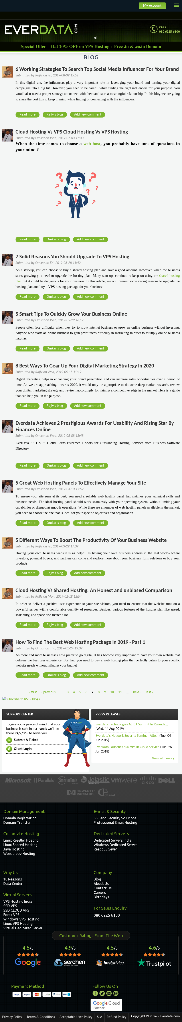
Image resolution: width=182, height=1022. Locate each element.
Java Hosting (13, 849)
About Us (101, 884)
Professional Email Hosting (115, 822)
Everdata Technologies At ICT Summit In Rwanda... (131, 724)
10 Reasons (12, 879)
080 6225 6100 (107, 915)
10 (112, 692)
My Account (152, 6)
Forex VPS (11, 915)
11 (120, 692)
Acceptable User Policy (75, 1017)
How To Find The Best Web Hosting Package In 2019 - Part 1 (80, 642)
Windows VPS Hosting (21, 919)
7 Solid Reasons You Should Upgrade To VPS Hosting (72, 257)
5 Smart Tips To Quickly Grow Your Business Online (71, 314)
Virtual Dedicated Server (22, 928)
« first (33, 692)
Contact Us (103, 888)
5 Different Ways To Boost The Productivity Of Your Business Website (91, 540)
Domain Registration (20, 818)
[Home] (41, 29)
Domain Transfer (17, 822)
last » (150, 692)
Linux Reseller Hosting (21, 840)
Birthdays (101, 897)
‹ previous (48, 692)
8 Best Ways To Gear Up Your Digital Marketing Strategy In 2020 (85, 366)
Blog (97, 879)
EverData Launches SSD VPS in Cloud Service (127, 747)
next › (137, 692)
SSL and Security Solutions (115, 818)
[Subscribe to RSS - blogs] (21, 699)
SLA (99, 1017)
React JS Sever (105, 849)
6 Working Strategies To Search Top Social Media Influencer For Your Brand (97, 69)
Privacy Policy (12, 1017)
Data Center (12, 884)
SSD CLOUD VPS (16, 910)
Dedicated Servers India (113, 840)
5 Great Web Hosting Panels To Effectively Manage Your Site (81, 483)
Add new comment (87, 114)
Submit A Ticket (26, 740)
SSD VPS (10, 906)
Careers (100, 892)
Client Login (23, 749)
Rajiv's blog (55, 114)
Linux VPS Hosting (18, 924)
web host (92, 143)
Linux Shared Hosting (20, 845)
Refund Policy (116, 1017)
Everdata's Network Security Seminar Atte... (126, 736)
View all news (162, 758)
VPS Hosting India (17, 901)
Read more (29, 115)
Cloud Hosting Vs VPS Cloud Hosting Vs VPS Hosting (72, 132)
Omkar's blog (56, 239)
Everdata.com (170, 1016)
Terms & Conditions (41, 1017)
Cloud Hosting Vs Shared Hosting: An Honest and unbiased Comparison (94, 590)
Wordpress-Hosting (19, 854)
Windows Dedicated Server (115, 845)
